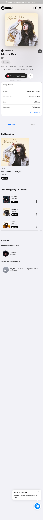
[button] (41, 2)
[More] (36, 201)
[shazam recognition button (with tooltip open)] (37, 506)
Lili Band (14, 199)
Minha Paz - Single (27, 69)
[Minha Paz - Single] (15, 159)
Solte (13, 222)
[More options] (36, 75)
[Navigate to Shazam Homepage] (7, 8)
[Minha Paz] (40, 51)
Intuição (14, 197)
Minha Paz (15, 209)
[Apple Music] (4, 178)
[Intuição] (6, 199)
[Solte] (6, 225)
